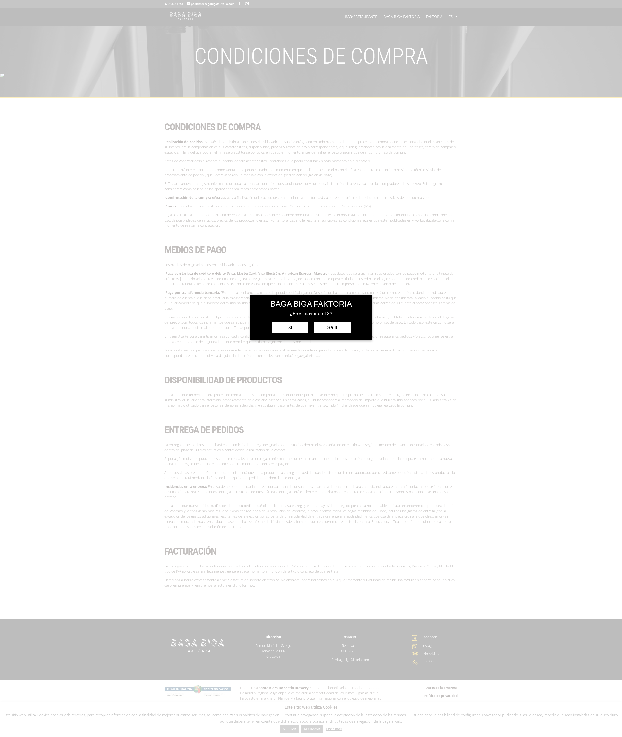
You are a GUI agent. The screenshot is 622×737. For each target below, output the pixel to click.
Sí (289, 327)
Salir (332, 327)
